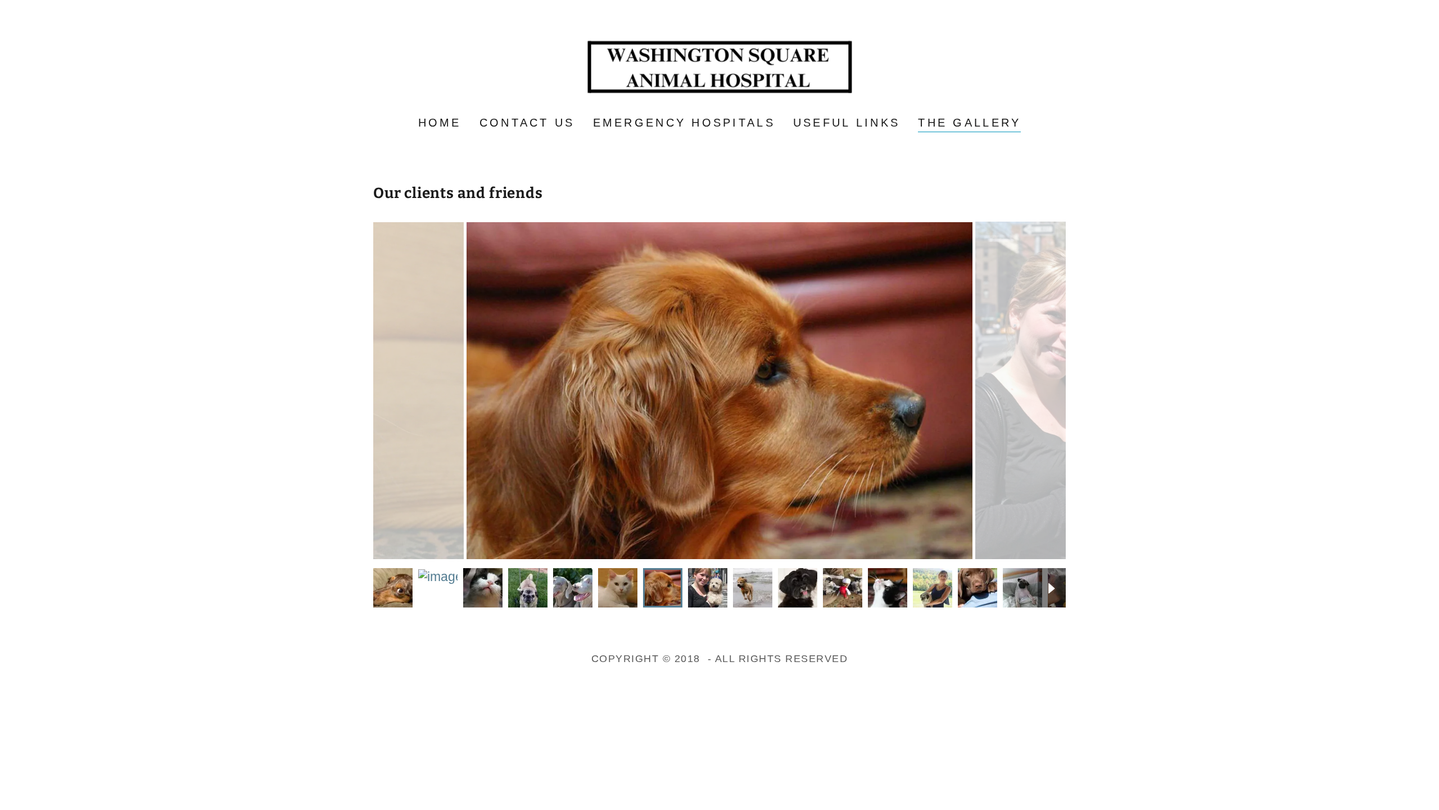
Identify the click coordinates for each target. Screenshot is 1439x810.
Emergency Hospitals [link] (684, 122)
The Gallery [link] (969, 122)
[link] (719, 65)
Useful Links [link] (846, 122)
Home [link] (439, 122)
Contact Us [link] (527, 122)
